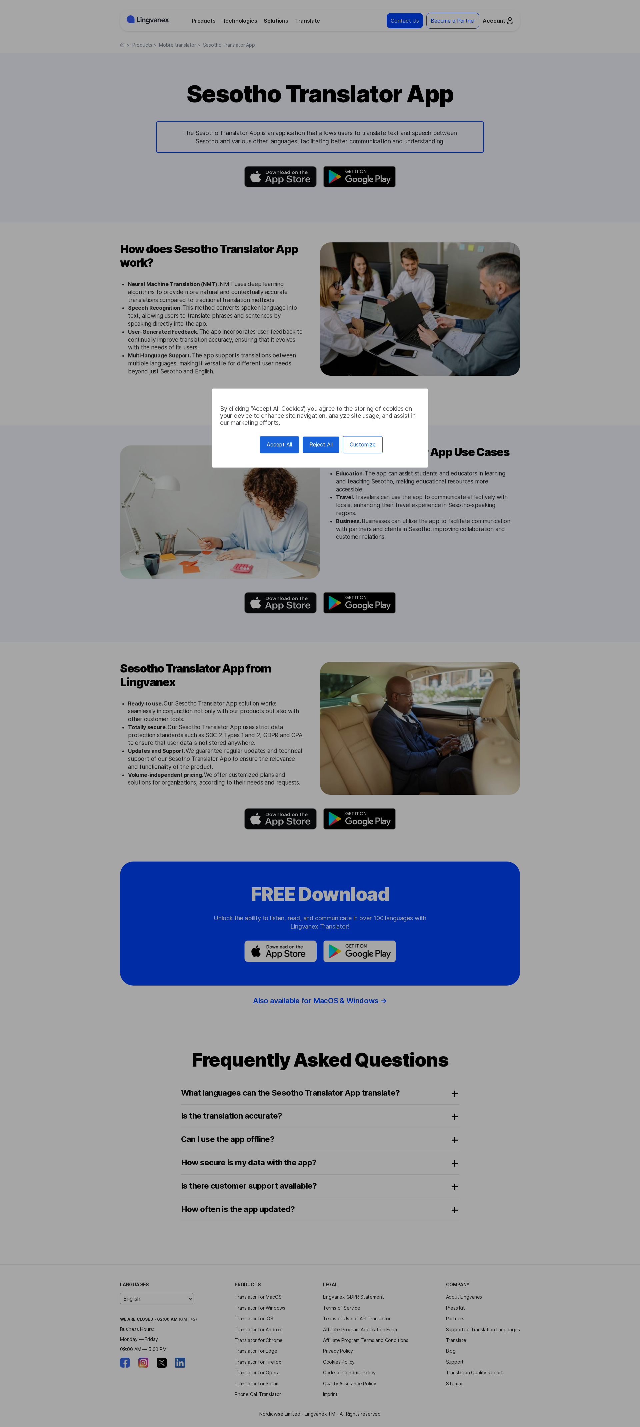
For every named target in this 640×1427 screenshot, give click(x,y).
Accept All (279, 444)
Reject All (321, 444)
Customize (363, 444)
